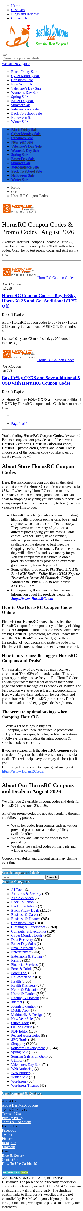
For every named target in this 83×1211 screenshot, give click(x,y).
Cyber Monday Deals (26, 935)
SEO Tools (19, 1040)
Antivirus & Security (26, 894)
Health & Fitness (23, 985)
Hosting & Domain (25, 998)
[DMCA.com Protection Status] (16, 1174)
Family (16, 960)
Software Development (28, 1048)
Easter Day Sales (23, 944)
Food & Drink (21, 969)
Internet (16, 1002)
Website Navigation (16, 64)
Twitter (7, 1134)
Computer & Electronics (28, 931)
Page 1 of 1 (19, 424)
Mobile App (20, 1010)
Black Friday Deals (25, 910)
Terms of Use (11, 1114)
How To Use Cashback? (20, 1164)
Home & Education (25, 990)
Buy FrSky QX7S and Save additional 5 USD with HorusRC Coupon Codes (41, 380)
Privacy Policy (12, 1118)
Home (15, 187)
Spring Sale (19, 1052)
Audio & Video (22, 898)
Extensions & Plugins (26, 956)
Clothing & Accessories (28, 927)
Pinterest (8, 1139)
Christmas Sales (22, 923)
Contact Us (10, 1159)
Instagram (9, 1143)
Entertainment (21, 952)
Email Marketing (23, 948)
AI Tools (17, 890)
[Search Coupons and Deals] (5, 55)
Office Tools (20, 1023)
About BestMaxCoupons (20, 1105)
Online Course (21, 1027)
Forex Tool (19, 973)
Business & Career (24, 915)
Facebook (9, 1130)
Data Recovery (22, 940)
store (14, 192)
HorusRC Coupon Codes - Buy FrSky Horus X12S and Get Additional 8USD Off (39, 301)
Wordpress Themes (25, 1085)
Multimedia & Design (27, 1015)
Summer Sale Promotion (29, 1056)
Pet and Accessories (25, 1035)
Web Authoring (22, 1069)
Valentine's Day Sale (26, 1065)
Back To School (23, 902)
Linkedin (8, 1147)
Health (16, 981)
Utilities (16, 1060)
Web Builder (20, 1073)
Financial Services (24, 965)
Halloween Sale (22, 977)
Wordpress (19, 1081)
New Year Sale (22, 1019)
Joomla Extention (23, 1006)
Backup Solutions (24, 906)
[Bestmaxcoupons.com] (36, 46)
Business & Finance (25, 919)
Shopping (18, 1044)
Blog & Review (13, 1155)
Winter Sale (19, 1077)
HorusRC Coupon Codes (29, 196)
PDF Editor (19, 1031)
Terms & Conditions (16, 1122)
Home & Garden (23, 994)
